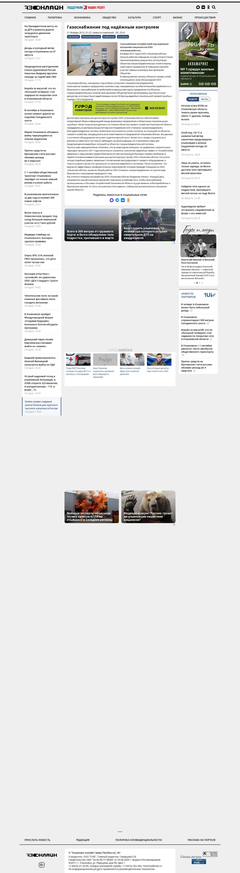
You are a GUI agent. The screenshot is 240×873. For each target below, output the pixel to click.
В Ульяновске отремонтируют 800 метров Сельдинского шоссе (197, 320)
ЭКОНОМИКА (82, 17)
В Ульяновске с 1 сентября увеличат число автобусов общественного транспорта (197, 348)
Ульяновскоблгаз (91, 36)
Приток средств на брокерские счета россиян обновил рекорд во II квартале (196, 366)
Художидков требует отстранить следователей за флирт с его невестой (197, 210)
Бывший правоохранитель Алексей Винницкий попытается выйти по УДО (40, 361)
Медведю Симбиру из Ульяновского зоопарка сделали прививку (38, 238)
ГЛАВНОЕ (30, 17)
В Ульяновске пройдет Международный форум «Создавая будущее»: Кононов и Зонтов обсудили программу (41, 321)
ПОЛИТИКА (55, 17)
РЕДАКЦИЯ (82, 840)
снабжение (109, 36)
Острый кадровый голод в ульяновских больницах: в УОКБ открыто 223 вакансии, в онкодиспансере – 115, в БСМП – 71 (41, 383)
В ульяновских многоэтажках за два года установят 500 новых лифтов (41, 198)
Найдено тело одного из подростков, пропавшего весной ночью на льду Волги (198, 190)
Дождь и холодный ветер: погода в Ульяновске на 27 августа (40, 51)
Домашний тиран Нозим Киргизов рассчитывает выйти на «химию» (38, 343)
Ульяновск (73, 36)
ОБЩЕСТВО (109, 17)
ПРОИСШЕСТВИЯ (205, 17)
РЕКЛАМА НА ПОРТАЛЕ (202, 840)
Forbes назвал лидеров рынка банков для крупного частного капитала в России (41, 405)
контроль (123, 36)
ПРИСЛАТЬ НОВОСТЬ (37, 840)
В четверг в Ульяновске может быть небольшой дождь (195, 307)
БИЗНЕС (178, 17)
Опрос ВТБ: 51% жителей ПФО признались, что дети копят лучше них (40, 259)
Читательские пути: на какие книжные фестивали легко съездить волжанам (41, 299)
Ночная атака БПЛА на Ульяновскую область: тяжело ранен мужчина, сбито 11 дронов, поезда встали (195, 112)
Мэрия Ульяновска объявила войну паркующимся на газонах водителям (41, 135)
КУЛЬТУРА (134, 17)
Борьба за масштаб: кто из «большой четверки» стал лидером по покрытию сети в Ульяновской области (197, 334)
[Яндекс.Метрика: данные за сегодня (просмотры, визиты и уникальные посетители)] (190, 856)
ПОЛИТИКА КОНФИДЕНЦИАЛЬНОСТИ (138, 840)
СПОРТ (157, 17)
